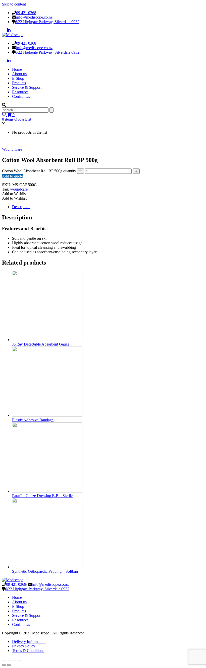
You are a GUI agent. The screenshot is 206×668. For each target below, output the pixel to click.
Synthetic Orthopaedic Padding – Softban (45, 571)
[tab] (108, 207)
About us (19, 74)
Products (19, 83)
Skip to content (14, 4)
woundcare (19, 189)
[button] (14, 194)
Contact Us (21, 96)
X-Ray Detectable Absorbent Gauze (40, 344)
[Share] (14, 660)
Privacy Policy (23, 646)
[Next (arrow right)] (9, 665)
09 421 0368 (26, 13)
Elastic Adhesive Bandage (33, 420)
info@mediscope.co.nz (34, 17)
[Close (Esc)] (19, 660)
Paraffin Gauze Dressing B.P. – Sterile (42, 495)
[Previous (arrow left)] (4, 665)
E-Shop (18, 78)
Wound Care (12, 149)
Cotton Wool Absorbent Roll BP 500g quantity (39, 171)
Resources (20, 92)
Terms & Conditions (28, 650)
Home (17, 69)
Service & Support (26, 87)
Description (21, 207)
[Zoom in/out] (4, 660)
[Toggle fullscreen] (9, 660)
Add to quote (12, 176)
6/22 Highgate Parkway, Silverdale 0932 (47, 22)
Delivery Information (28, 641)
